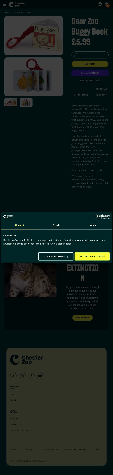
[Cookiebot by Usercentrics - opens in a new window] (97, 216)
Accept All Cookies (92, 256)
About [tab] (93, 225)
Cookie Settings (54, 256)
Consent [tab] (19, 225)
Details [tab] (56, 225)
